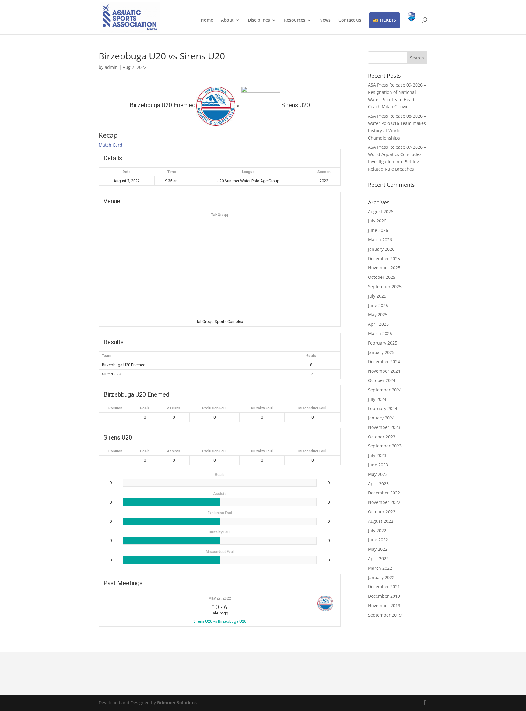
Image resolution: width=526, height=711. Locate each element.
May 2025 (377, 314)
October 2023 (381, 437)
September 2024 (385, 390)
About (227, 20)
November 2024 (384, 371)
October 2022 (381, 512)
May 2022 (377, 549)
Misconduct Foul (312, 408)
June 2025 (378, 305)
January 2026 (381, 249)
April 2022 (378, 558)
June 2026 (378, 230)
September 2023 (385, 446)
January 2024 (381, 418)
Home (207, 20)
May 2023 (377, 474)
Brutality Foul (262, 408)
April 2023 (378, 483)
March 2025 (380, 333)
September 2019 (385, 615)
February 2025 (382, 343)
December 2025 (384, 258)
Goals (145, 408)
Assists (173, 408)
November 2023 (384, 427)
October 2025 (381, 277)
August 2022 (380, 521)
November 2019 (384, 605)
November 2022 (384, 502)
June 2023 (378, 465)
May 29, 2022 (220, 598)
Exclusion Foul (214, 408)
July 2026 (377, 221)
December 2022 (384, 493)
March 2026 (380, 239)
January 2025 (381, 352)
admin (111, 67)
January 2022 (381, 577)
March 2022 (380, 568)
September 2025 (385, 286)
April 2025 (378, 324)
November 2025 (384, 268)
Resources (294, 20)
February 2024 (382, 408)
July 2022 (377, 530)
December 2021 (384, 586)
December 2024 (384, 361)
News (325, 20)
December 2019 (384, 596)
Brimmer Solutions (177, 703)
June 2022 (378, 540)
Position (115, 408)
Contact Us (349, 20)
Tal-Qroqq (219, 215)
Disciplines (259, 20)
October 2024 (381, 380)
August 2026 (380, 211)
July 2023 (377, 455)
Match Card (110, 145)
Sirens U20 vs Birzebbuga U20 (219, 621)
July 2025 (377, 296)
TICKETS (388, 20)
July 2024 (377, 399)
